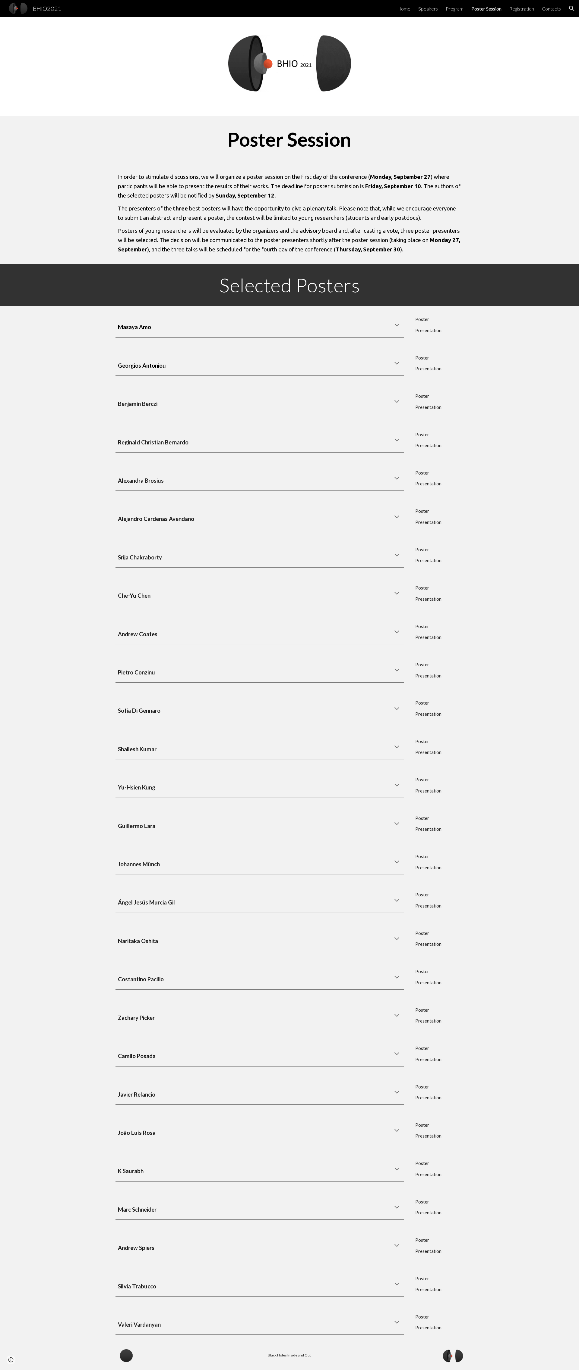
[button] (572, 8)
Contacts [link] (551, 8)
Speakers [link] (428, 8)
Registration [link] (521, 8)
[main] (289, 139)
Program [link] (455, 8)
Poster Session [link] (486, 8)
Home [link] (403, 8)
